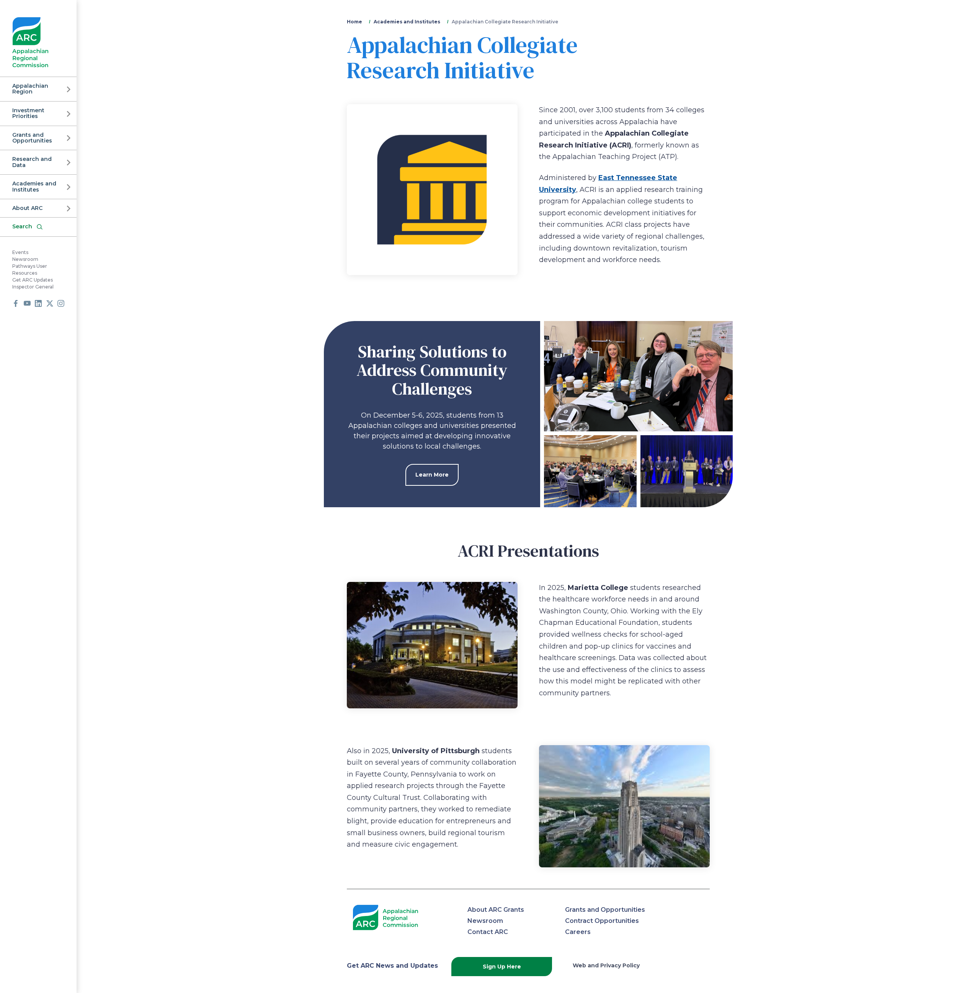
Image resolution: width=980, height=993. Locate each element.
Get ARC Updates (32, 280)
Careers (578, 932)
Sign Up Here (502, 966)
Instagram (60, 303)
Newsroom (25, 259)
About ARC (27, 208)
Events (20, 252)
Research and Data (32, 162)
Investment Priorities (28, 113)
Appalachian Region (30, 88)
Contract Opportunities (602, 920)
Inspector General (33, 287)
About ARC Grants (495, 909)
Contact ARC (487, 932)
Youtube (27, 303)
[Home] (30, 42)
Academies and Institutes (34, 186)
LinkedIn (38, 303)
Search (22, 226)
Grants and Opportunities (32, 137)
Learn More (432, 474)
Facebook (15, 303)
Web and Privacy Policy (606, 965)
